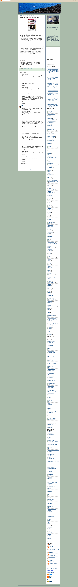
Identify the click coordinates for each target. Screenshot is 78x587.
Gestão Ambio (50, 225)
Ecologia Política (51, 184)
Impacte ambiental (51, 242)
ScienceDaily (50, 491)
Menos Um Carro (51, 386)
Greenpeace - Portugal (52, 380)
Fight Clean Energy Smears (52, 444)
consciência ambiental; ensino (53, 164)
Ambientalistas (50, 345)
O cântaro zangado (51, 393)
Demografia (50, 178)
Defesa (49, 177)
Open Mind (50, 451)
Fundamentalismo (51, 222)
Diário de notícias (51, 516)
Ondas (49, 394)
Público (49, 520)
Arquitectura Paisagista (52, 130)
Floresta (49, 212)
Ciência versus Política (52, 157)
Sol (48, 522)
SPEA (49, 494)
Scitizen (49, 457)
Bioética (49, 143)
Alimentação (50, 118)
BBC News (50, 527)
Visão (49, 523)
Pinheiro (49, 289)
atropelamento (50, 133)
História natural (50, 236)
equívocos (50, 198)
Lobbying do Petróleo (51, 254)
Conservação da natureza (52, 166)
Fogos (49, 215)
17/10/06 (23, 149)
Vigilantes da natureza (51, 418)
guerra (49, 233)
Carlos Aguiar (51, 544)
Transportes (50, 327)
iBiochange (50, 478)
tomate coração (50, 325)
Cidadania (49, 154)
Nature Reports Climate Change (53, 450)
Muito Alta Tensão (51, 390)
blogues (49, 146)
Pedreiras (49, 285)
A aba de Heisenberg (51, 499)
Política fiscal (50, 295)
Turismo (49, 328)
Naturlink (49, 488)
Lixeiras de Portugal (51, 383)
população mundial (51, 298)
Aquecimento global (51, 352)
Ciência (49, 156)
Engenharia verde (51, 373)
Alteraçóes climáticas (51, 119)
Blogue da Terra (50, 360)
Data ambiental (50, 427)
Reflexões (49, 305)
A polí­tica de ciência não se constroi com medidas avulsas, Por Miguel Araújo (53, 105)
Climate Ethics (50, 438)
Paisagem (49, 281)
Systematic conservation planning (53, 461)
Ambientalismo (50, 122)
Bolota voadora (50, 362)
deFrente (49, 475)
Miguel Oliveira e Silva (53, 558)
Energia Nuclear (50, 192)
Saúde (49, 312)
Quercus (49, 490)
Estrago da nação (51, 376)
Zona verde (50, 421)
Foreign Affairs (50, 532)
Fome (49, 216)
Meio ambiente (50, 424)
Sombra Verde (50, 409)
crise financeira (50, 174)
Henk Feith (51, 546)
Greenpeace (50, 229)
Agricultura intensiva (51, 114)
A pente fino (50, 500)
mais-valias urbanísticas (52, 257)
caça (49, 150)
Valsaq (49, 415)
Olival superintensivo (51, 274)
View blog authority (50, 570)
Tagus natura (50, 495)
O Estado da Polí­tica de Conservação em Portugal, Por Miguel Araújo (53, 75)
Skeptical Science (51, 458)
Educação (49, 188)
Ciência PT (50, 471)
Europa (49, 205)
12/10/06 (23, 142)
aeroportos (50, 111)
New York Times (51, 538)
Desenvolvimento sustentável (53, 181)
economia (49, 185)
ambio (22, 5)
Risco (49, 309)
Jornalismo (50, 246)
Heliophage (50, 448)
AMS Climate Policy (51, 431)
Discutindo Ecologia (51, 369)
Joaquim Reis (51, 552)
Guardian (49, 534)
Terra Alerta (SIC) (51, 412)
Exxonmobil (50, 206)
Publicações (50, 301)
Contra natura (50, 366)
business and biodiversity (52, 147)
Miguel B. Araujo (25, 105)
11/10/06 (23, 103)
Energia (49, 191)
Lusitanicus (50, 384)
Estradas (49, 201)
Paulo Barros (51, 560)
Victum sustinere (51, 416)
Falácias (49, 208)
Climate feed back (51, 440)
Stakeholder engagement (52, 318)
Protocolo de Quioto (51, 299)
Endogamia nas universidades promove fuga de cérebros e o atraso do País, (53, 91)
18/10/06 (23, 161)
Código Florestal (50, 161)
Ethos (49, 202)
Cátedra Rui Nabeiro (51, 472)
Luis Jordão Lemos (52, 555)
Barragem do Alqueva (51, 136)
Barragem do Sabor (51, 137)
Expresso (49, 519)
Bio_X (49, 357)
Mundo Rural (50, 267)
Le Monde (49, 535)
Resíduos (49, 308)
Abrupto (49, 502)
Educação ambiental (51, 370)
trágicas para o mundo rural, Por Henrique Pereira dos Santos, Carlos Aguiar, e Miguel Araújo (53, 97)
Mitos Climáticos (51, 387)
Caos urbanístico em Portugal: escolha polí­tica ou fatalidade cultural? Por (53, 84)
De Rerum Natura (51, 507)
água (49, 115)
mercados (49, 263)
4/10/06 (23, 79)
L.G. (50, 554)
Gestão (49, 223)
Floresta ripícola (50, 213)
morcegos (49, 266)
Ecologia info (50, 477)
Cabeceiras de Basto (51, 149)
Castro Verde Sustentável (52, 363)
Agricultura (50, 112)
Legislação (50, 249)
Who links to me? (50, 579)
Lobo (49, 256)
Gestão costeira (50, 226)
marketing (49, 259)
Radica (49, 403)
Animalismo (50, 125)
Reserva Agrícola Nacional (52, 306)
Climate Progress (51, 443)
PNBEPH (49, 291)
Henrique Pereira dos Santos (54, 549)
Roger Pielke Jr (50, 455)
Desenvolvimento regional (52, 180)
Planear (49, 397)
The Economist (50, 539)
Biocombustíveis (51, 140)
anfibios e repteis (51, 349)
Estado (49, 199)
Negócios (49, 270)
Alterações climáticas (51, 121)
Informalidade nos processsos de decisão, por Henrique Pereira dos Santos (53, 71)
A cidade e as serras (51, 341)
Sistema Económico (51, 315)
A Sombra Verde (50, 342)
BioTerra (49, 359)
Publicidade (50, 302)
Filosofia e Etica (50, 209)
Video (49, 331)
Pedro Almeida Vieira (52, 561)
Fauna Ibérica (50, 377)
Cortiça (49, 171)
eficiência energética (51, 189)
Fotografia (49, 219)
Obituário (49, 271)
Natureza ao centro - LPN (52, 391)
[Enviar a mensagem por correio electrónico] (43, 68)
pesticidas (49, 288)
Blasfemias (50, 503)
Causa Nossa (50, 506)
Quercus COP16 (51, 400)
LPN (49, 484)
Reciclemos (50, 404)
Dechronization (50, 474)
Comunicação (50, 163)
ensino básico (50, 195)
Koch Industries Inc (51, 247)
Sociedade (50, 316)
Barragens (49, 139)
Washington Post (51, 541)
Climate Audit (50, 437)
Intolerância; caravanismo (52, 243)
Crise (49, 173)
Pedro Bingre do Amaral (53, 563)
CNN (49, 528)
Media (43, 69)
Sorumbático (50, 511)
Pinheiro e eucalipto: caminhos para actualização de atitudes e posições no (53, 87)
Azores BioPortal (51, 467)
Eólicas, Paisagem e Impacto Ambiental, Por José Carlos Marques (53, 78)
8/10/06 (23, 85)
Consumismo (50, 167)
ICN (48, 239)
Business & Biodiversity (52, 468)
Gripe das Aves (50, 232)
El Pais (49, 531)
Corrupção (49, 170)
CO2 (49, 160)
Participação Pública (51, 282)
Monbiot (49, 264)
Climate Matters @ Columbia (53, 441)
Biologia (49, 144)
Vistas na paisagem (51, 419)
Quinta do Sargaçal (51, 401)
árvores (49, 132)
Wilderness (50, 334)
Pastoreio (49, 284)
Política (49, 292)
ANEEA (49, 348)
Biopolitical (50, 433)
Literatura (49, 253)
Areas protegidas (51, 129)
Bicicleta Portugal (51, 356)
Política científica (51, 294)
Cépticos (49, 153)
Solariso (49, 408)
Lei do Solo (50, 250)
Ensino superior (50, 196)
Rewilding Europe (51, 454)
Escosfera (49, 374)
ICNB (49, 240)
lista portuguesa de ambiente (54, 30)
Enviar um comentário (23, 163)
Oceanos (49, 273)
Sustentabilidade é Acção (52, 411)
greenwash (50, 230)
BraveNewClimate (51, 434)
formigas (49, 218)
